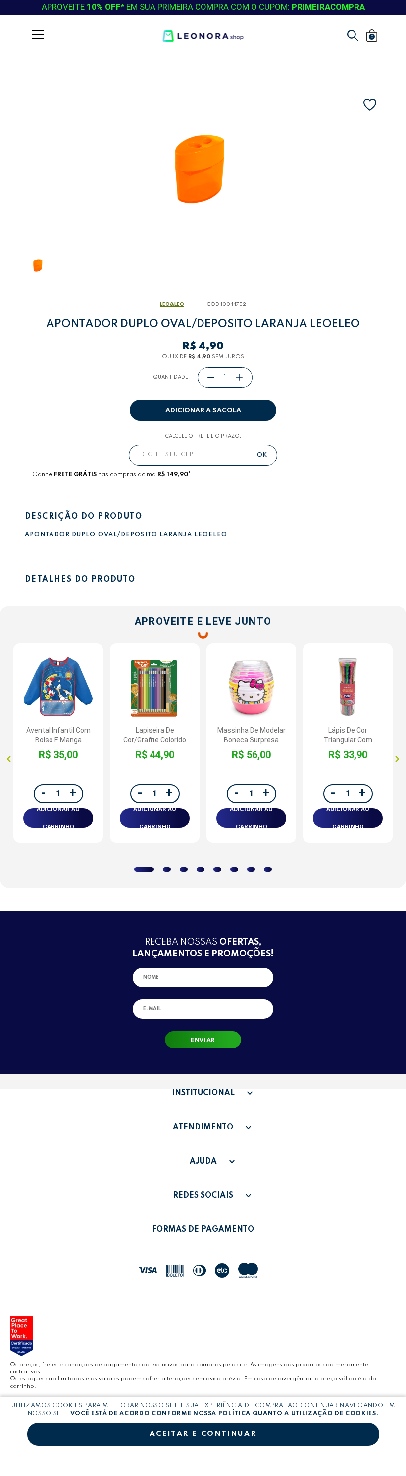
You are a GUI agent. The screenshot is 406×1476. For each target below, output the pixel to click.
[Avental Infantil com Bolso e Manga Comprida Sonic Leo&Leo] (58, 688)
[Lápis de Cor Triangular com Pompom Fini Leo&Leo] (348, 688)
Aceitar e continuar (203, 1434)
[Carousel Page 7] (251, 869)
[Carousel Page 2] (167, 869)
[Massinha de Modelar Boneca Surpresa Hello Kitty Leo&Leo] (251, 688)
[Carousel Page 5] (217, 869)
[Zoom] (38, 265)
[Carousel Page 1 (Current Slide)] (144, 869)
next (397, 758)
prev (9, 758)
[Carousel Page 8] (268, 869)
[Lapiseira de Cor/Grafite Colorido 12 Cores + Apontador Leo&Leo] (155, 688)
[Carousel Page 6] (234, 869)
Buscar (352, 35)
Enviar (203, 1040)
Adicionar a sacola (203, 410)
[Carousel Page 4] (200, 869)
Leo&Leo (172, 304)
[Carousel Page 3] (184, 869)
